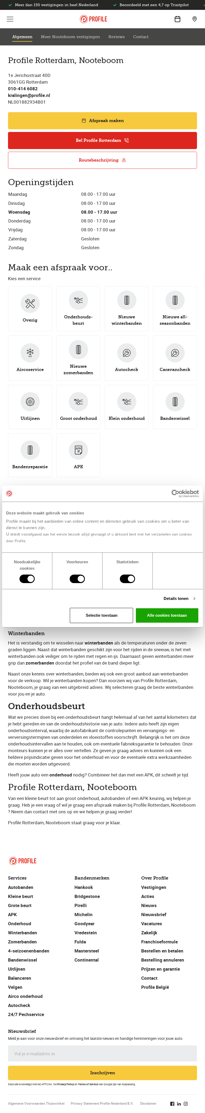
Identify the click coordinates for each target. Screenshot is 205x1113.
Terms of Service (88, 1084)
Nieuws (149, 905)
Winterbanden (22, 933)
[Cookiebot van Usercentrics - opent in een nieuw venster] (175, 494)
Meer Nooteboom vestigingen (70, 36)
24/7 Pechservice (26, 1014)
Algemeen (22, 36)
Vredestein (85, 933)
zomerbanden (40, 663)
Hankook (83, 887)
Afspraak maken (106, 120)
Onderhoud (19, 923)
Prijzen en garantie (160, 969)
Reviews (116, 36)
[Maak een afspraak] (177, 19)
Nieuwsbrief (153, 914)
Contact (141, 36)
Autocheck (19, 1005)
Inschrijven (102, 1072)
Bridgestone (87, 896)
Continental (86, 960)
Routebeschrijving (99, 160)
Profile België (155, 987)
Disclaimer (148, 1103)
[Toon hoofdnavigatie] (10, 19)
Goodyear (84, 923)
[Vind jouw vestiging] (194, 19)
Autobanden (20, 887)
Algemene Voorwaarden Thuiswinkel (36, 1103)
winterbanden (99, 643)
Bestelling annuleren (162, 960)
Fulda (80, 942)
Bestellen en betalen (162, 951)
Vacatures (151, 923)
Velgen (15, 987)
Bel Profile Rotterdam (98, 140)
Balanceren (19, 978)
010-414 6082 (23, 88)
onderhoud (60, 775)
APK (12, 914)
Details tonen (176, 598)
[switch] (77, 579)
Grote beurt (19, 905)
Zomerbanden (22, 942)
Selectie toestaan (101, 615)
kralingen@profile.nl (29, 95)
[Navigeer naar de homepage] (93, 19)
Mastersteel (86, 951)
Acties (147, 896)
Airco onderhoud (25, 996)
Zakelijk (149, 933)
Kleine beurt (20, 896)
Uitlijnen (16, 969)
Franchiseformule (159, 942)
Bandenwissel (22, 960)
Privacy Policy (65, 1084)
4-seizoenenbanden (28, 951)
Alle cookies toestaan (167, 615)
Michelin (83, 914)
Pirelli (80, 905)
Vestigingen (153, 887)
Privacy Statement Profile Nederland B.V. (102, 1103)
